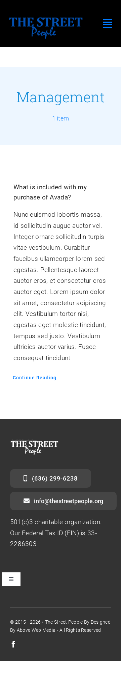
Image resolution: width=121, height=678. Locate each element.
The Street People (64, 622)
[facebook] (13, 644)
